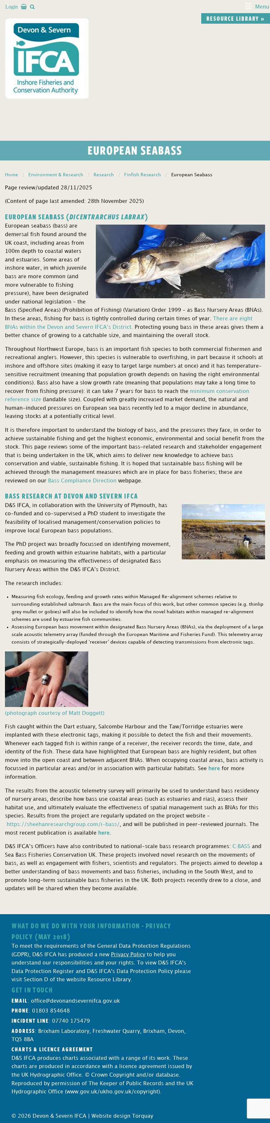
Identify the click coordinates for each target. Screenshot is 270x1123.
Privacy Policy (128, 954)
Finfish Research (142, 175)
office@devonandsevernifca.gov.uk (75, 1001)
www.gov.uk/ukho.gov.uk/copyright (112, 1091)
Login (11, 6)
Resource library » (235, 18)
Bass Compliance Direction (82, 480)
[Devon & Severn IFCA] (47, 58)
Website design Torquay (122, 1116)
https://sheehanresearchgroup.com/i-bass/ (63, 824)
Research (104, 175)
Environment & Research (55, 175)
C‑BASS (241, 846)
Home (11, 175)
